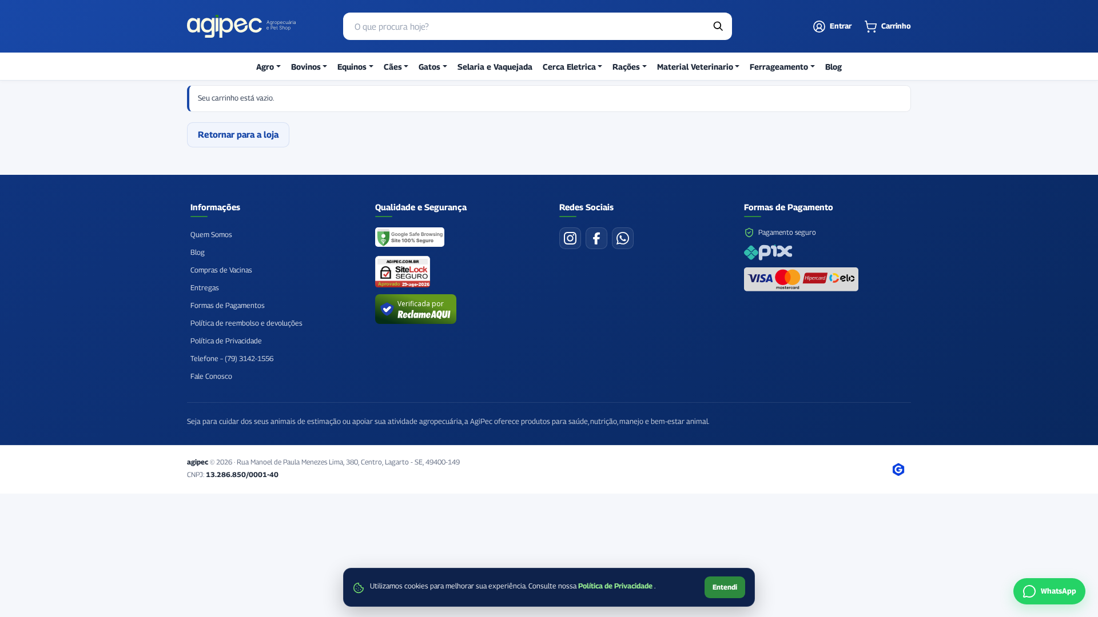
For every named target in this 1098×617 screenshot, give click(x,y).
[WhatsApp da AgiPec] (623, 238)
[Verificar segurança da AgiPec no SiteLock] (402, 271)
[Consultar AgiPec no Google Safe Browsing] (410, 238)
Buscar (718, 26)
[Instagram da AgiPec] (570, 238)
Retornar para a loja (238, 134)
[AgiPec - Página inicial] (241, 26)
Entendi (725, 587)
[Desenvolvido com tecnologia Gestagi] (898, 469)
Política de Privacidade (616, 586)
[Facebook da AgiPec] (596, 238)
